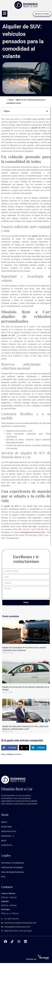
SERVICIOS (6, 836)
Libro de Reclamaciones (12, 872)
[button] (47, 111)
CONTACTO (6, 845)
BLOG (3, 840)
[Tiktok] (12, 942)
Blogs (11, 100)
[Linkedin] (25, 942)
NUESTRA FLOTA (8, 831)
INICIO (4, 822)
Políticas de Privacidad (12, 867)
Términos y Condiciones (12, 862)
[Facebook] (5, 942)
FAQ (3, 876)
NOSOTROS (6, 826)
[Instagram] (19, 942)
